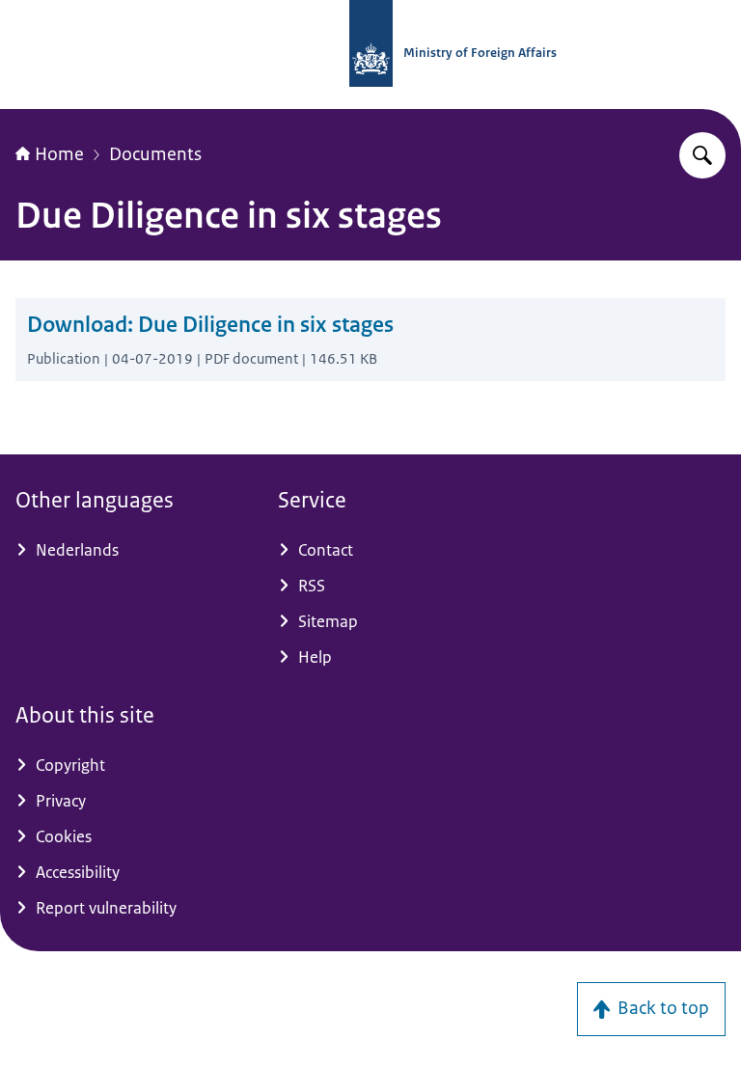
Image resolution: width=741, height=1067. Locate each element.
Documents (155, 154)
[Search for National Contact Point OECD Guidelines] (702, 155)
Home (59, 154)
